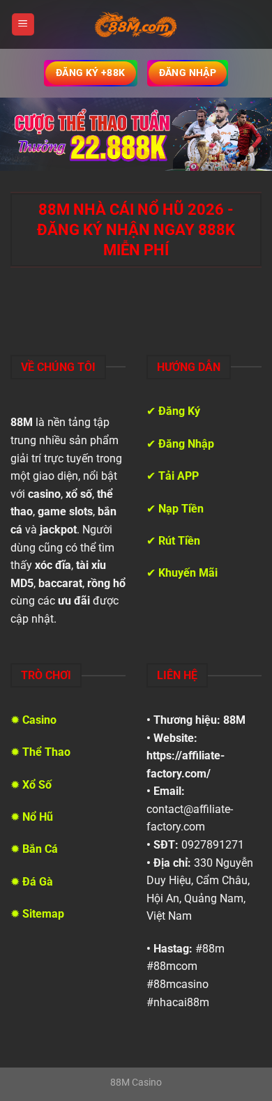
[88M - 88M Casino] (136, 24)
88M (234, 720)
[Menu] (23, 24)
